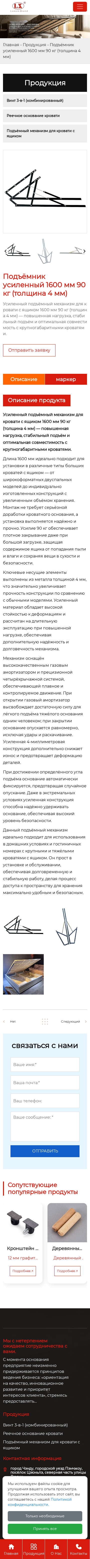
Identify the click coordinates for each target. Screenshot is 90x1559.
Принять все (45, 1528)
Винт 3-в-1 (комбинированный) (35, 100)
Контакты (78, 1550)
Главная (11, 44)
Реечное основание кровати (33, 115)
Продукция (34, 44)
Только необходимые (45, 1516)
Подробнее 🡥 (22, 1271)
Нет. (13, 1021)
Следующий (70, 1021)
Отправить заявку (29, 350)
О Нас (56, 1550)
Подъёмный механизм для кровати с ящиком (41, 133)
